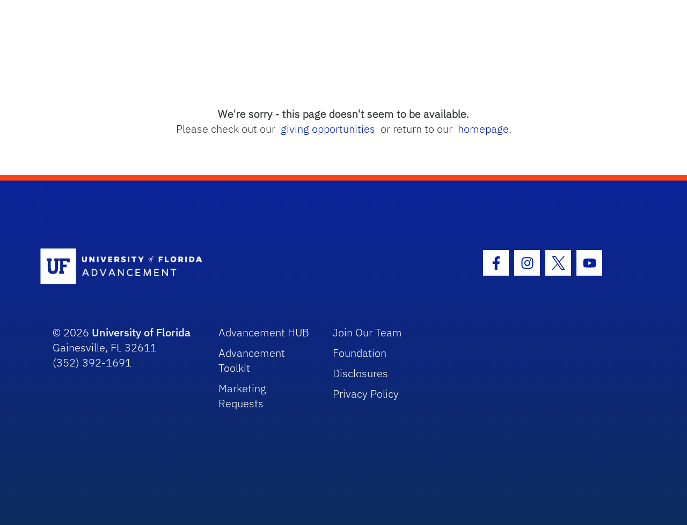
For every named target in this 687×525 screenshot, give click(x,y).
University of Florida (141, 332)
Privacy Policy (366, 393)
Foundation (359, 353)
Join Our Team (367, 332)
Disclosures (360, 373)
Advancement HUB (263, 332)
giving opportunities (328, 128)
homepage (483, 128)
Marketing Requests (242, 396)
